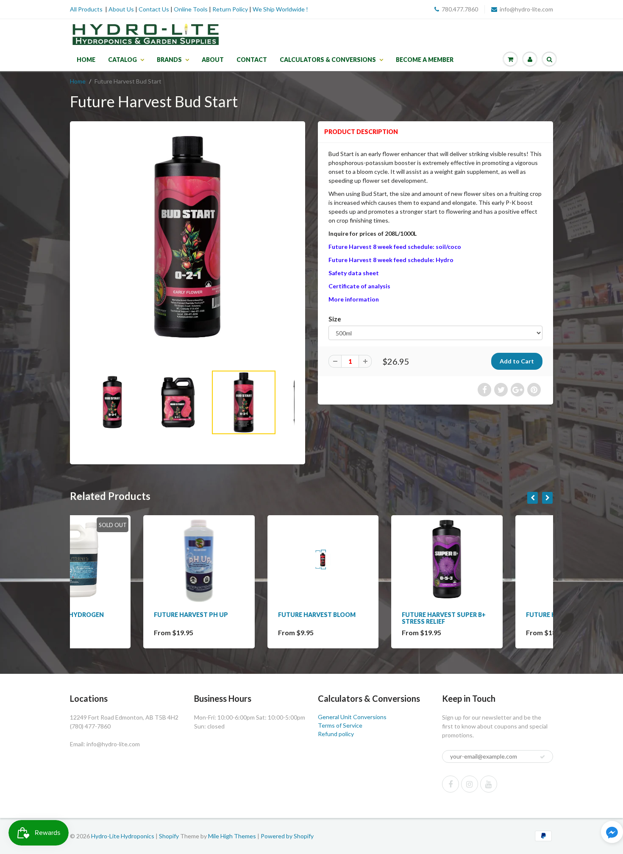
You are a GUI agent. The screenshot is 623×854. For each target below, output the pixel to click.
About (213, 59)
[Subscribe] (542, 757)
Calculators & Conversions (328, 59)
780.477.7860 (460, 9)
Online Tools (191, 9)
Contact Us (154, 9)
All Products (86, 9)
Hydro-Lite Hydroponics (122, 836)
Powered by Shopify (287, 836)
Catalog (122, 59)
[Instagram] (469, 784)
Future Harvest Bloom (243, 614)
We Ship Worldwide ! (280, 9)
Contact (251, 59)
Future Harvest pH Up (118, 614)
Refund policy (336, 733)
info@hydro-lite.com (526, 9)
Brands (169, 59)
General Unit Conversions (352, 716)
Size (334, 319)
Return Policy (230, 9)
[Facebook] (450, 784)
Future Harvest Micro (490, 614)
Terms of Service (340, 725)
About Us (121, 9)
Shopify (169, 836)
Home (86, 59)
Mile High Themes (232, 836)
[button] (612, 833)
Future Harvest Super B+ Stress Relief (370, 618)
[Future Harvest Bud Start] (188, 237)
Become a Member (424, 59)
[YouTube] (488, 784)
